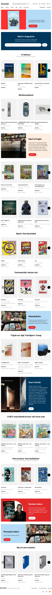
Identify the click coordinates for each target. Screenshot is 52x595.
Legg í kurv (32, 154)
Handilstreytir (34, 588)
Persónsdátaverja (42, 588)
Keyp (31, 408)
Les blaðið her (33, 26)
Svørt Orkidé (35, 382)
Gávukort (49, 7)
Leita (45, 45)
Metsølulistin (42, 7)
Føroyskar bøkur (11, 531)
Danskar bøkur (36, 504)
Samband (50, 588)
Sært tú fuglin (35, 139)
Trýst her (32, 327)
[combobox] (20, 4)
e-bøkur (7, 7)
